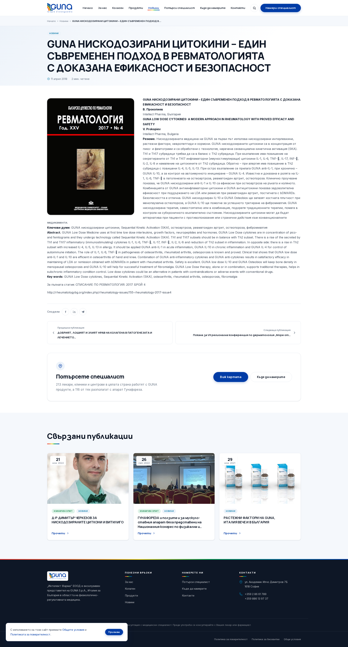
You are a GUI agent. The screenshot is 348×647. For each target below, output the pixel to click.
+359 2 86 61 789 (255, 594)
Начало (88, 8)
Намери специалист (281, 8)
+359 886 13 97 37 (256, 598)
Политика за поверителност (230, 639)
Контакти (238, 8)
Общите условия (73, 629)
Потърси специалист (179, 8)
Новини (153, 8)
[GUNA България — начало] (59, 8)
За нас (102, 8)
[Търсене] (254, 8)
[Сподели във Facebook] (65, 311)
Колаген (117, 8)
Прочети (58, 533)
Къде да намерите (212, 8)
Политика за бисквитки (265, 639)
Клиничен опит (63, 511)
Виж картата (230, 377)
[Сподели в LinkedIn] (74, 311)
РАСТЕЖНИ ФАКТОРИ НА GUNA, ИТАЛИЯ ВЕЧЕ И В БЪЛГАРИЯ (249, 520)
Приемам (114, 632)
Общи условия (292, 639)
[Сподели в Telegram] (82, 311)
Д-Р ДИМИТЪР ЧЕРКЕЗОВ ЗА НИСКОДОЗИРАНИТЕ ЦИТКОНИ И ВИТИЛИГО (88, 520)
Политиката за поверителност (30, 634)
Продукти (136, 8)
